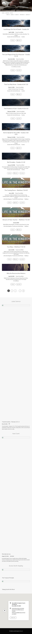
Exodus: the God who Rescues (13, 36)
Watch (19, 40)
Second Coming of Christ (15, 279)
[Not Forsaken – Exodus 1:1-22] (16, 158)
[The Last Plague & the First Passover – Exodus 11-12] (16, 51)
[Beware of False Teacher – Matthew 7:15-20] (16, 216)
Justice (5, 168)
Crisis (18, 166)
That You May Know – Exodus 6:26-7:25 (16, 84)
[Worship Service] (16, 551)
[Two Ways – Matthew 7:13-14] (16, 243)
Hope (25, 113)
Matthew (26, 199)
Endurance (18, 113)
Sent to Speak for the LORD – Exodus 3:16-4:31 (16, 133)
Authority (12, 139)
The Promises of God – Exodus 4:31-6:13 (16, 108)
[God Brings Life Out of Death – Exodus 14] (16, 26)
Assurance (7, 139)
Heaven (26, 251)
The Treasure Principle (8, 577)
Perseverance (24, 141)
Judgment (26, 60)
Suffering (21, 168)
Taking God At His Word (8, 589)
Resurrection (20, 34)
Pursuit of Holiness (20, 62)
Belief (11, 12)
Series (12, 14)
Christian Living (12, 60)
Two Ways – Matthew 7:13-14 (16, 247)
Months (27, 14)
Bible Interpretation (10, 34)
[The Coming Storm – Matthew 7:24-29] (16, 186)
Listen (19, 70)
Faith (15, 34)
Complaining (27, 139)
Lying (28, 224)
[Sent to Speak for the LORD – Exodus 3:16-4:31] (16, 129)
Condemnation (6, 196)
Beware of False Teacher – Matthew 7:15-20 (16, 220)
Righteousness (7, 63)
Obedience (8, 62)
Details (12, 40)
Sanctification (18, 63)
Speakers (22, 14)
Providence (16, 168)
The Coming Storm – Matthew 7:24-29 (16, 190)
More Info (13, 617)
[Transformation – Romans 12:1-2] (16, 419)
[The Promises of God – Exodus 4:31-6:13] (16, 105)
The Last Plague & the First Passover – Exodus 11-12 (16, 55)
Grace (28, 140)
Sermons (7, 12)
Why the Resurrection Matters (16, 273)
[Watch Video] (9, 423)
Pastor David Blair (19, 32)
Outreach (18, 141)
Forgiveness (21, 60)
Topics (8, 14)
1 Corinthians (14, 66)
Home (3, 12)
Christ (7, 60)
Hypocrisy (24, 224)
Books (16, 14)
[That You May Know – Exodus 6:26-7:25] (16, 81)
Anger (3, 139)
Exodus (23, 36)
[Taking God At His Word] (16, 586)
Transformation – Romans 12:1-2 (10, 421)
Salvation (25, 34)
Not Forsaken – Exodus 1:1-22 (16, 162)
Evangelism (10, 140)
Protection (13, 62)
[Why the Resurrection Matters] (16, 270)
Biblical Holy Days (9, 65)
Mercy (4, 62)
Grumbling (5, 141)
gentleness (23, 140)
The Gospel (25, 63)
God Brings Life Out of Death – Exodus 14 (16, 29)
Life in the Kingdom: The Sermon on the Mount (13, 199)
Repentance (26, 62)
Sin (22, 63)
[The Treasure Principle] (16, 575)
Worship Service (6, 554)
